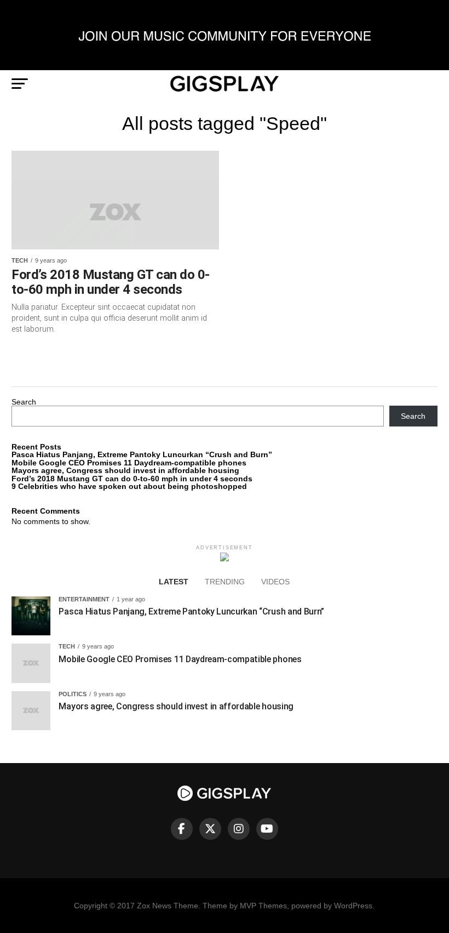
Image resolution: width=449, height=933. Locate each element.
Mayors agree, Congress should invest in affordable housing (125, 470)
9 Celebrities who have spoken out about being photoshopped (129, 486)
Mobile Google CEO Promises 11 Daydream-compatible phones (128, 462)
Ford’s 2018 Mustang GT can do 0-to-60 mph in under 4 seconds (131, 478)
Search (23, 401)
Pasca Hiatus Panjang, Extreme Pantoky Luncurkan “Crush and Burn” (141, 454)
